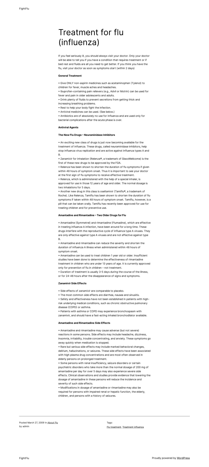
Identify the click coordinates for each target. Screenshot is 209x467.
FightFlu (24, 8)
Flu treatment (114, 427)
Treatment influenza (133, 427)
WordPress (183, 457)
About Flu (52, 422)
